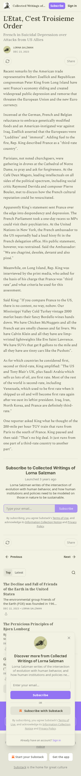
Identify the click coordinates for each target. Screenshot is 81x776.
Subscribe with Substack (43, 711)
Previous (16, 557)
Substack (20, 767)
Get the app (61, 757)
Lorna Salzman (23, 47)
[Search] (73, 572)
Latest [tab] (19, 572)
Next (67, 557)
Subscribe (57, 6)
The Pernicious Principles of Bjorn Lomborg (28, 626)
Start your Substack (29, 757)
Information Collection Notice (43, 522)
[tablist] (14, 572)
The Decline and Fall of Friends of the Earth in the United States (30, 589)
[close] (69, 638)
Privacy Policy (47, 728)
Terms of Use (61, 518)
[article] (40, 599)
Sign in (72, 6)
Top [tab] (8, 572)
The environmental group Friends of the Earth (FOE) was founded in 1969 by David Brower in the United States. (30, 601)
